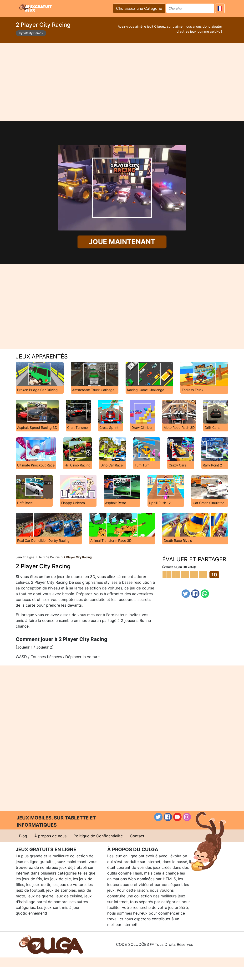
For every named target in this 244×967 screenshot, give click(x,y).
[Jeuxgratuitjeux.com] (36, 7)
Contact (137, 836)
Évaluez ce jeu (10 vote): (179, 567)
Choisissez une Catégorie (139, 8)
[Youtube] (177, 817)
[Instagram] (187, 817)
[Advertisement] (122, 82)
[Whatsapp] (205, 593)
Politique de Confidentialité (98, 836)
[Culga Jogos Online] (51, 944)
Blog (23, 836)
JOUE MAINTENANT (122, 242)
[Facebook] (195, 593)
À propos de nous (50, 836)
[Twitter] (186, 593)
